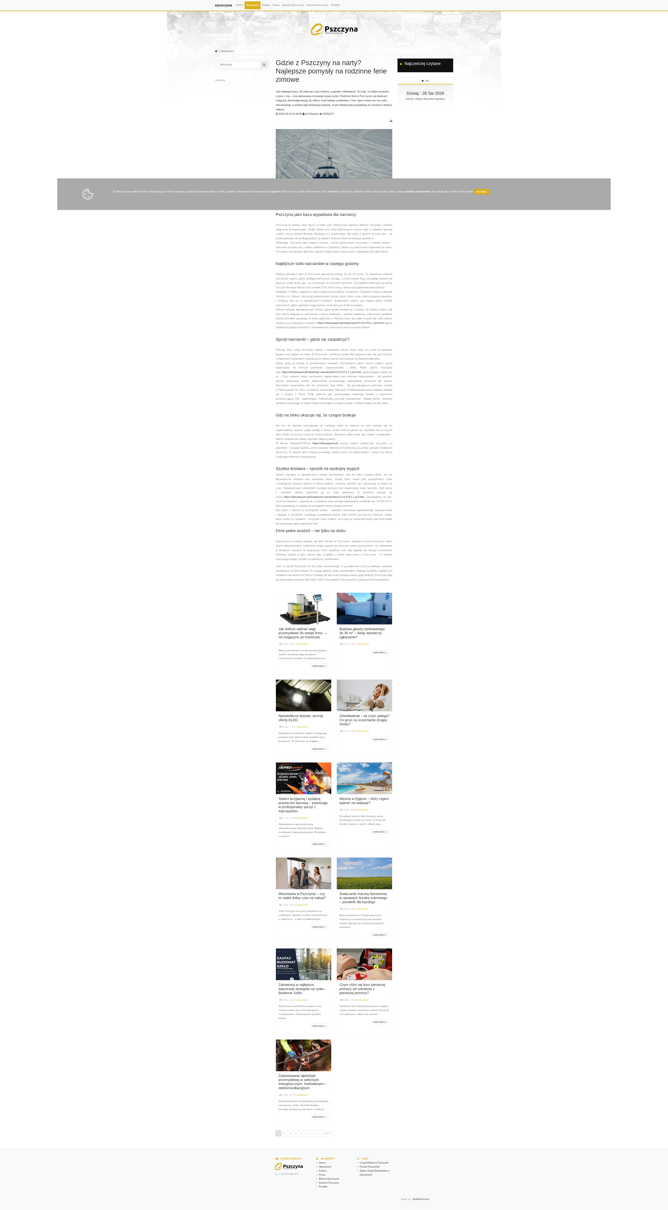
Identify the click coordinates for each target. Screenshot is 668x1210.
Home (239, 4)
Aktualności (252, 4)
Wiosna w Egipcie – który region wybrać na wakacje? (364, 801)
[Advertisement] (243, 116)
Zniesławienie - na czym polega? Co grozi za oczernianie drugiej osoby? (364, 720)
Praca (276, 4)
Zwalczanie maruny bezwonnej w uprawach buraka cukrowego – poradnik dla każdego (363, 898)
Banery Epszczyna (293, 4)
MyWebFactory (421, 1199)
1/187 (327, 1133)
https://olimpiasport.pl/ (325, 443)
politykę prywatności (418, 191)
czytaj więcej (319, 666)
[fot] (334, 167)
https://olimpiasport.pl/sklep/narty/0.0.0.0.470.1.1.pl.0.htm (351, 322)
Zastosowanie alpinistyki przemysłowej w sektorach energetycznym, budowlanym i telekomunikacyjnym (302, 1082)
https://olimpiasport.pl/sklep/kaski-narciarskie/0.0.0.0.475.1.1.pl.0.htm (324, 496)
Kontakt (335, 4)
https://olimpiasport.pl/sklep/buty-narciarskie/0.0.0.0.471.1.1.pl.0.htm (321, 372)
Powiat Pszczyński (370, 1166)
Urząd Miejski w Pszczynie (374, 1162)
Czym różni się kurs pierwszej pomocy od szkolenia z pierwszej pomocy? (362, 989)
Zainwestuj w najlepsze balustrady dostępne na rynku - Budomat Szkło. (303, 989)
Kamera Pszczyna (317, 4)
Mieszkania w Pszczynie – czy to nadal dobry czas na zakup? (302, 896)
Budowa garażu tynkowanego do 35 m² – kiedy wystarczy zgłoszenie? (362, 633)
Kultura (266, 4)
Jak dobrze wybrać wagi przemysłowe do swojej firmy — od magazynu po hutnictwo (303, 633)
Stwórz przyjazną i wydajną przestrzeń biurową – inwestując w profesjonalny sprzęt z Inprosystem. (303, 805)
